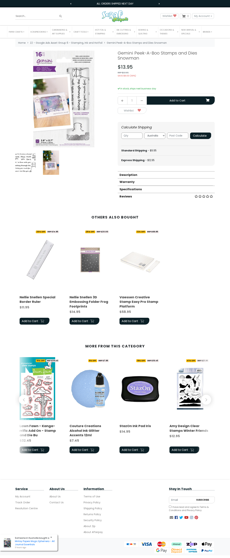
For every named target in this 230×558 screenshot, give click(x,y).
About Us (55, 496)
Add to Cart (177, 100)
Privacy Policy (92, 502)
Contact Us (56, 502)
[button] (18, 31)
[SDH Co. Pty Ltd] (115, 16)
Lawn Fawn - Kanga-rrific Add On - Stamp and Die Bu (38, 430)
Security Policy (93, 520)
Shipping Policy (93, 508)
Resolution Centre (26, 508)
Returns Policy (92, 514)
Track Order (22, 502)
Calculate (200, 136)
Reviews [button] (125, 196)
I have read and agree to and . (189, 508)
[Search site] (60, 16)
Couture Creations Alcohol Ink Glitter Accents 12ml (85, 430)
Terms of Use (92, 496)
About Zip (89, 526)
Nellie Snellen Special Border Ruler (37, 299)
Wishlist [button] (167, 16)
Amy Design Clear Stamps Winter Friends (188, 428)
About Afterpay (93, 532)
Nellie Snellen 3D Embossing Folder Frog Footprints (89, 301)
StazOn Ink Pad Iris (135, 426)
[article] (40, 277)
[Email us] (171, 517)
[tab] (166, 174)
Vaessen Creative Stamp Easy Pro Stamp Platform (138, 301)
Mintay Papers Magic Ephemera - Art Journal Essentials (35, 543)
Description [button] (128, 175)
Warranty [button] (127, 182)
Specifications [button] (130, 189)
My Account (202, 16)
